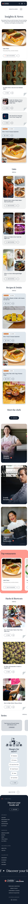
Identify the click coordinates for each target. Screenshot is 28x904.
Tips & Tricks (4, 839)
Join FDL (3, 850)
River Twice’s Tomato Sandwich (10, 131)
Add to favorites (10, 55)
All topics (3, 841)
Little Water (6, 48)
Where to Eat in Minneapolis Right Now (13, 274)
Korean (15, 760)
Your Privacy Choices (14, 890)
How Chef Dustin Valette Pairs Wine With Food (13, 630)
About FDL (3, 848)
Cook (7, 135)
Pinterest (3, 864)
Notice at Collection (14, 892)
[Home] (5, 3)
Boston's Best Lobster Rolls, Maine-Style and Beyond (13, 201)
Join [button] (22, 3)
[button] (19, 3)
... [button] (18, 205)
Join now (15, 809)
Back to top (12, 792)
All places (4, 825)
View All (15, 417)
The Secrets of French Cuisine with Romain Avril (11, 724)
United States (14, 899)
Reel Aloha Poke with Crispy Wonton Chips (12, 374)
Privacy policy (14, 888)
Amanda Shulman (6, 457)
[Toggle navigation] (24, 3)
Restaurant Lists (5, 819)
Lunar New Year (14, 764)
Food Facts (14, 777)
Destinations (4, 823)
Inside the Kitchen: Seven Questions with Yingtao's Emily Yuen (15, 101)
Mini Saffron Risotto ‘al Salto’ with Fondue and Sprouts (14, 298)
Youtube (3, 862)
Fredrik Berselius (6, 499)
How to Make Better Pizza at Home (13, 703)
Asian (15, 773)
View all (14, 172)
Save (12, 93)
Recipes (3, 834)
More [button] (18, 55)
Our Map (3, 817)
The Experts (4, 821)
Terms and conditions (14, 886)
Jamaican (15, 755)
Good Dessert (15, 769)
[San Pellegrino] (20, 881)
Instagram (4, 857)
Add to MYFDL (11, 205)
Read (7, 92)
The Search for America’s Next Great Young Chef (15, 116)
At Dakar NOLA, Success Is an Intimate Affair (13, 88)
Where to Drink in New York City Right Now (12, 237)
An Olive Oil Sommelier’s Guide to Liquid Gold (12, 667)
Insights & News (13, 9)
